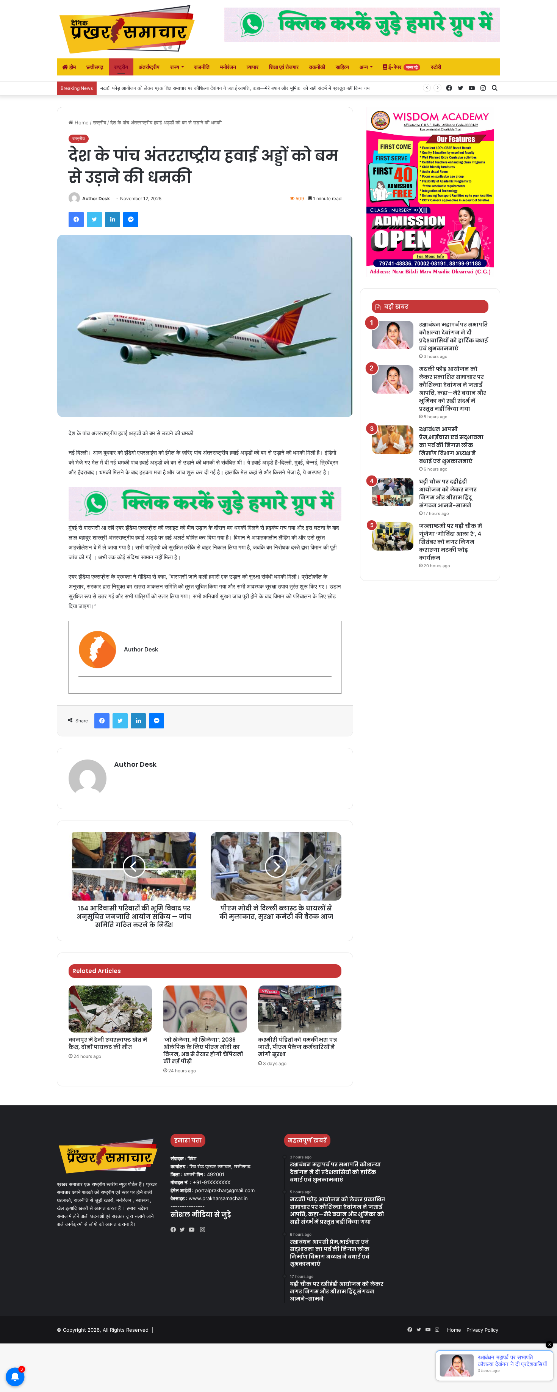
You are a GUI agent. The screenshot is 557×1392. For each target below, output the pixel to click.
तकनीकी (317, 67)
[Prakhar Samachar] (127, 29)
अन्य (364, 67)
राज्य (174, 67)
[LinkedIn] (112, 219)
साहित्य (342, 67)
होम (72, 67)
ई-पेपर (402, 67)
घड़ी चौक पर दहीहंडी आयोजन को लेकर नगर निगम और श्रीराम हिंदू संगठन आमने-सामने (448, 493)
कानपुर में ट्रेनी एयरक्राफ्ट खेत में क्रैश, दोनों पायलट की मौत (108, 1043)
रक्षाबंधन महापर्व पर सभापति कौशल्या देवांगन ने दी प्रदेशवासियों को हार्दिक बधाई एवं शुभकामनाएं (453, 336)
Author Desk (96, 198)
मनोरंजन (228, 67)
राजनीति (202, 67)
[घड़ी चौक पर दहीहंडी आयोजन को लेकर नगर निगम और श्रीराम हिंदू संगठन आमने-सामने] (392, 492)
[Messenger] (130, 219)
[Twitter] (94, 219)
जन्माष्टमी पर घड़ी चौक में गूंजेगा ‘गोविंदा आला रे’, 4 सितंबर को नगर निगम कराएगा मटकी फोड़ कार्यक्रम (450, 542)
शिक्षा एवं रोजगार (284, 67)
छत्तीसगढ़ (94, 67)
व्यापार (252, 67)
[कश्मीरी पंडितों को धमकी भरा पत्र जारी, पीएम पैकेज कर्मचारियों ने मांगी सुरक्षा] (299, 1009)
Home (81, 122)
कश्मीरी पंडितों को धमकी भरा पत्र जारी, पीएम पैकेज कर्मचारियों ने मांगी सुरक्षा (297, 1047)
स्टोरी (436, 67)
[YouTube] (193, 1229)
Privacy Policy (482, 1330)
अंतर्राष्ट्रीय (149, 67)
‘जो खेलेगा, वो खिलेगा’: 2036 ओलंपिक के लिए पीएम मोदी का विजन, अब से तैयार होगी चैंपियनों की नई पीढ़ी (203, 1050)
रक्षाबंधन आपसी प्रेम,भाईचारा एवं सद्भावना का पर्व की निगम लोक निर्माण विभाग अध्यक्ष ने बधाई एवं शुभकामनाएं (451, 445)
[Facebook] (76, 219)
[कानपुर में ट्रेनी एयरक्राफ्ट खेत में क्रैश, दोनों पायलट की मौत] (110, 1009)
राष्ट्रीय (121, 67)
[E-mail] (82, 689)
